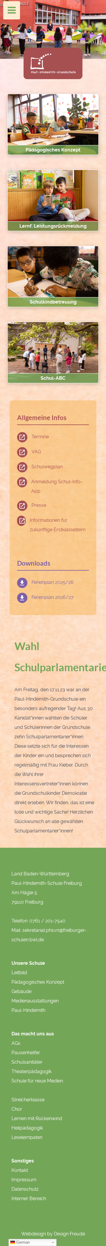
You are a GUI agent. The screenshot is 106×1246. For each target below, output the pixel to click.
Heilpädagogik (27, 1128)
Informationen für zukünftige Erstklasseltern (57, 524)
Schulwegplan (47, 466)
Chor (16, 1109)
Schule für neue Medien (37, 1081)
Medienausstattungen (35, 1001)
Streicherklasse (27, 1099)
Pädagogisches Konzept (37, 982)
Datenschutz (25, 1189)
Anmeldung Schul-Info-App (57, 486)
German (22, 1242)
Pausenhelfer (25, 1052)
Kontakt (19, 1170)
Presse (39, 505)
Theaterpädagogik (31, 1071)
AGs (15, 1043)
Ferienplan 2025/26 (53, 582)
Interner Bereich (28, 1198)
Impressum (24, 1179)
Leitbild (19, 972)
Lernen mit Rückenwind (36, 1118)
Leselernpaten (26, 1137)
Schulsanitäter (26, 1062)
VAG (36, 451)
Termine (40, 436)
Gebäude (21, 991)
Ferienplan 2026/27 (53, 597)
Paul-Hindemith (28, 1010)
